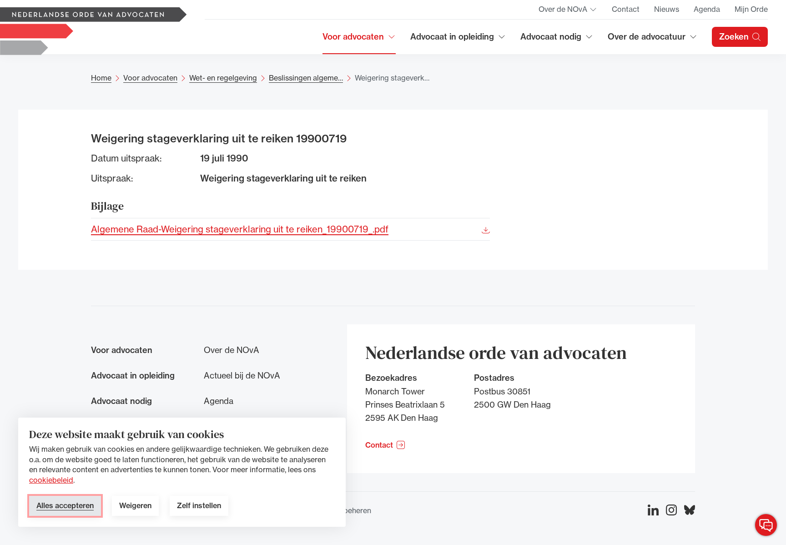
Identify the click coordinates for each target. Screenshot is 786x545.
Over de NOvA (568, 12)
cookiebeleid (51, 479)
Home (101, 77)
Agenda (707, 9)
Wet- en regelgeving (223, 77)
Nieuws (666, 9)
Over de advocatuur (647, 39)
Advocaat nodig (556, 39)
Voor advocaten (359, 39)
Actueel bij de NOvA (242, 375)
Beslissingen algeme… (306, 77)
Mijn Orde (751, 9)
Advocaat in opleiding (452, 39)
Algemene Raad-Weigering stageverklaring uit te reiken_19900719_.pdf (239, 228)
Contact (626, 9)
